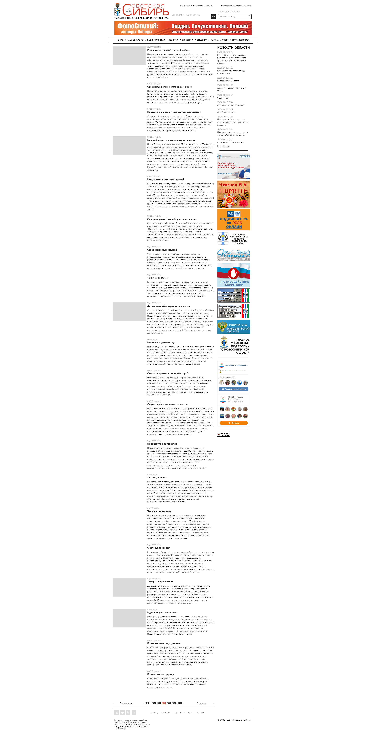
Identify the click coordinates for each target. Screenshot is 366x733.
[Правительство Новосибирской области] (233, 302)
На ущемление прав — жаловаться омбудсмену (174, 112)
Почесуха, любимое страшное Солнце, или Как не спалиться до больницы (232, 122)
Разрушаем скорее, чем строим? (165, 179)
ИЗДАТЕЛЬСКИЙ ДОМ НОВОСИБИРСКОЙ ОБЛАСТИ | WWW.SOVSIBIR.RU (143, 10)
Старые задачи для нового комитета (167, 404)
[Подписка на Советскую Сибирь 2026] (233, 230)
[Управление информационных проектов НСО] (233, 245)
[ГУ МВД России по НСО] (233, 354)
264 (158, 703)
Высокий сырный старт (228, 81)
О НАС (120, 40)
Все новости (223, 146)
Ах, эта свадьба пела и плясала (231, 142)
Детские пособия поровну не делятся (168, 306)
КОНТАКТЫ (200, 713)
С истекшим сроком (158, 548)
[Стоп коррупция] (233, 286)
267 (173, 703)
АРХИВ (189, 713)
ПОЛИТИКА (173, 40)
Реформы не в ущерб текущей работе (168, 50)
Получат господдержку (160, 674)
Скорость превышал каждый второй (167, 373)
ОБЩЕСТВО (202, 40)
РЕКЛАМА (178, 713)
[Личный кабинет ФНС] (233, 178)
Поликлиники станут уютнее (163, 643)
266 (168, 703)
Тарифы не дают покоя (160, 581)
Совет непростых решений (162, 250)
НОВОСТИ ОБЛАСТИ (233, 47)
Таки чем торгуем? (157, 278)
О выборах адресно (226, 112)
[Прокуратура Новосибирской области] (233, 333)
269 (179, 703)
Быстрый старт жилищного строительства (171, 140)
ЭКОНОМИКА (187, 40)
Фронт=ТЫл (222, 98)
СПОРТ (225, 40)
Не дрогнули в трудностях (162, 444)
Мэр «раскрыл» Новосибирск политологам (172, 219)
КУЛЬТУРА (214, 40)
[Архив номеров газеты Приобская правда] (233, 261)
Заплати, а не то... (157, 477)
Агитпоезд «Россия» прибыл (230, 105)
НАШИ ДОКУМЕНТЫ (135, 40)
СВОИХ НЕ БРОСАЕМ (240, 40)
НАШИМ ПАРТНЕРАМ (156, 40)
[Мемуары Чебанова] (233, 207)
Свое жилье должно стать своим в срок (169, 87)
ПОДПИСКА (165, 713)
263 (153, 703)
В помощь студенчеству (160, 342)
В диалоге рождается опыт (162, 612)
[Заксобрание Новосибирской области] (233, 318)
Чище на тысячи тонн (159, 511)
